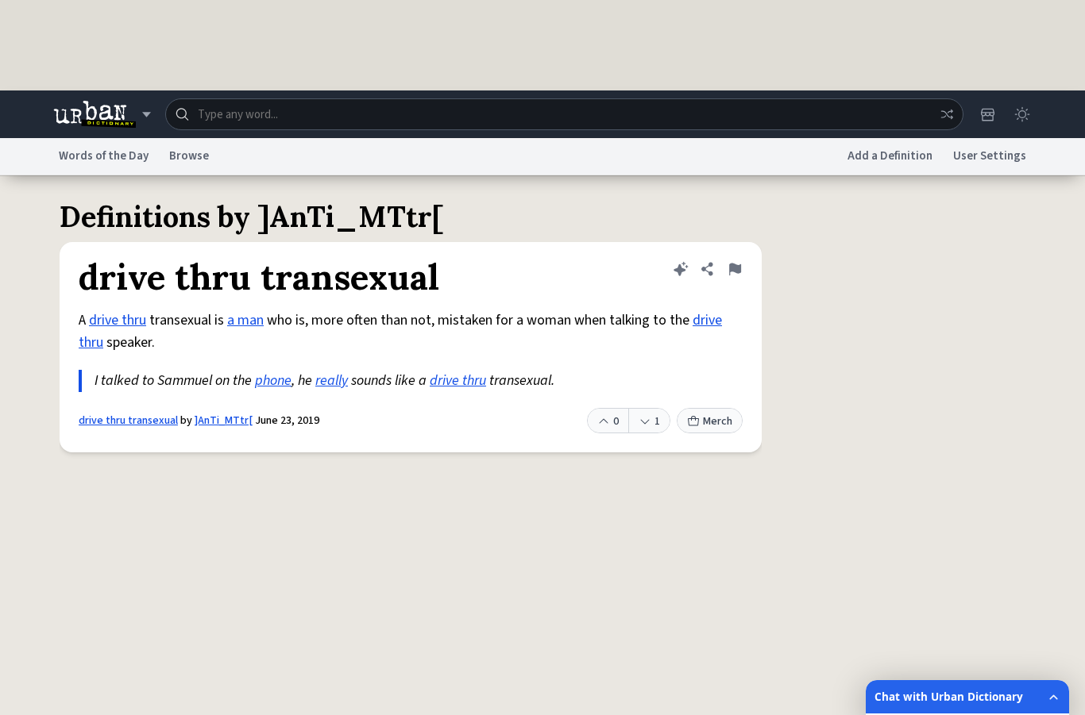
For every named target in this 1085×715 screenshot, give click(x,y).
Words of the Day (104, 156)
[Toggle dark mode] (1022, 114)
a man (245, 320)
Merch (717, 421)
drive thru (117, 320)
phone (273, 380)
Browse (189, 156)
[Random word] (946, 114)
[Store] (987, 114)
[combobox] (564, 114)
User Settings (989, 156)
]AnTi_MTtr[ (224, 421)
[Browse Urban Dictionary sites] (102, 114)
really (331, 380)
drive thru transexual (128, 421)
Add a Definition (890, 156)
